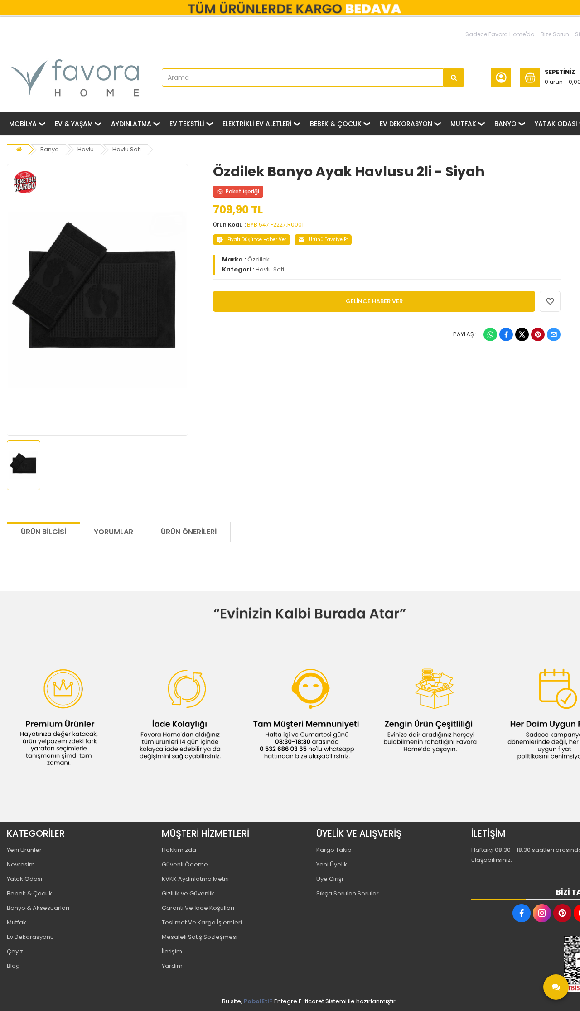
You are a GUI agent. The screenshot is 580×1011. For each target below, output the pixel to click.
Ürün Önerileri (189, 532)
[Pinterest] (538, 334)
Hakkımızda (179, 850)
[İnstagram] (542, 913)
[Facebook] (506, 334)
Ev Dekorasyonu (30, 937)
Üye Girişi (329, 879)
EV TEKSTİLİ (186, 123)
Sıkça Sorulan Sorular (347, 893)
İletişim (172, 951)
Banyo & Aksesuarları (38, 908)
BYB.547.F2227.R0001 (275, 224)
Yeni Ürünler (24, 850)
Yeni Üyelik (331, 864)
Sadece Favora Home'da (500, 34)
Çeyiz (15, 951)
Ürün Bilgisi (43, 532)
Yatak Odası (24, 879)
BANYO (505, 123)
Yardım (172, 966)
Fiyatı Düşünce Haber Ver (256, 239)
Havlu (85, 149)
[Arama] (454, 77)
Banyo (49, 149)
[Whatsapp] (490, 334)
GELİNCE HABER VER (374, 301)
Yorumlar (113, 532)
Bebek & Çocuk (29, 893)
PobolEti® (258, 1001)
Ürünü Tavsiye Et (328, 239)
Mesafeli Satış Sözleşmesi (199, 937)
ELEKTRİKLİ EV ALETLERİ (257, 123)
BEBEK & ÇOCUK (336, 123)
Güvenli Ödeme (185, 864)
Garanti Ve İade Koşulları (198, 908)
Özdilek (258, 259)
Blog (13, 966)
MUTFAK (463, 123)
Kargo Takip (334, 850)
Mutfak (16, 922)
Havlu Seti (126, 149)
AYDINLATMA (131, 123)
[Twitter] (522, 334)
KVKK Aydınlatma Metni (195, 879)
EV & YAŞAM (74, 123)
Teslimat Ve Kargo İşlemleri (202, 922)
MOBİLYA (23, 123)
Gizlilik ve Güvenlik (188, 893)
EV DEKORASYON (406, 123)
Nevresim (21, 864)
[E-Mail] (554, 334)
